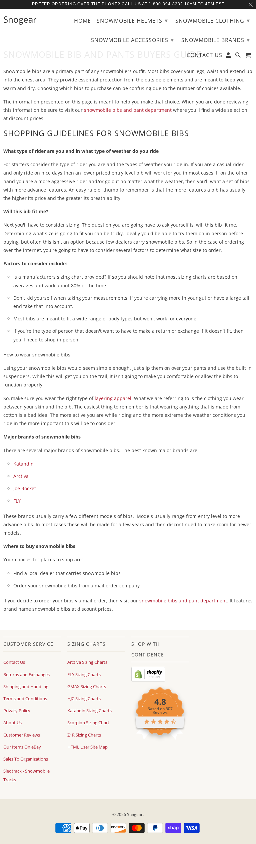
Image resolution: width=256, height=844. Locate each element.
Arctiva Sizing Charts (87, 662)
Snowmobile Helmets (132, 20)
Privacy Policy (16, 711)
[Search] (238, 56)
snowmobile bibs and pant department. (183, 600)
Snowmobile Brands (215, 40)
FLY (17, 501)
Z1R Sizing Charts (84, 735)
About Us (12, 723)
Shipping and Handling (25, 686)
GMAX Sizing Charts (86, 686)
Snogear (135, 814)
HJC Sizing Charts (84, 698)
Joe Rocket (24, 488)
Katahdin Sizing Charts (89, 711)
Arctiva (21, 476)
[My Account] (229, 56)
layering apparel (113, 398)
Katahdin (23, 464)
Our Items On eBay (22, 747)
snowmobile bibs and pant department (128, 110)
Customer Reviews (21, 735)
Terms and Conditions (25, 698)
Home (82, 21)
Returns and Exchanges (26, 674)
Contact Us (14, 662)
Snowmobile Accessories (132, 40)
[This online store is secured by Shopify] (148, 680)
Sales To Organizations (25, 759)
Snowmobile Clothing (212, 20)
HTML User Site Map (87, 747)
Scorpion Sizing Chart (88, 723)
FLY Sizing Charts (84, 674)
